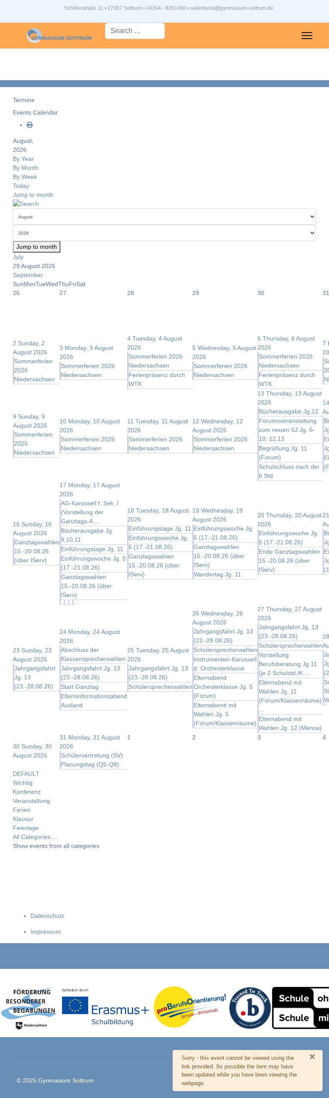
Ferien (21, 809)
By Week (25, 176)
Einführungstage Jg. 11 (92, 549)
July (18, 256)
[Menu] (307, 35)
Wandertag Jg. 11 (217, 574)
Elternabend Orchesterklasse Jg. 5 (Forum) (223, 686)
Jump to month (33, 194)
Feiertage (26, 827)
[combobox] (135, 31)
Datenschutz (47, 915)
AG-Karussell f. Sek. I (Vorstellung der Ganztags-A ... (90, 512)
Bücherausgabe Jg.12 (288, 411)
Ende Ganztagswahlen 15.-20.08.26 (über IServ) (289, 560)
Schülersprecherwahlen (160, 686)
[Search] (164, 203)
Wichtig (23, 782)
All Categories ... (35, 836)
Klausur (23, 818)
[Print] (30, 124)
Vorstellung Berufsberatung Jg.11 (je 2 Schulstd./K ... (288, 664)
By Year (23, 158)
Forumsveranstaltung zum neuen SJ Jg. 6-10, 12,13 (288, 429)
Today (21, 185)
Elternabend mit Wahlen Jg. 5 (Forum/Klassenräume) (225, 714)
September (28, 274)
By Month (26, 167)
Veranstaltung (31, 800)
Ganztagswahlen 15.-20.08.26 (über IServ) (37, 551)
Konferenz (27, 791)
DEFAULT (26, 773)
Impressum (45, 931)
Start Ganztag (80, 686)
